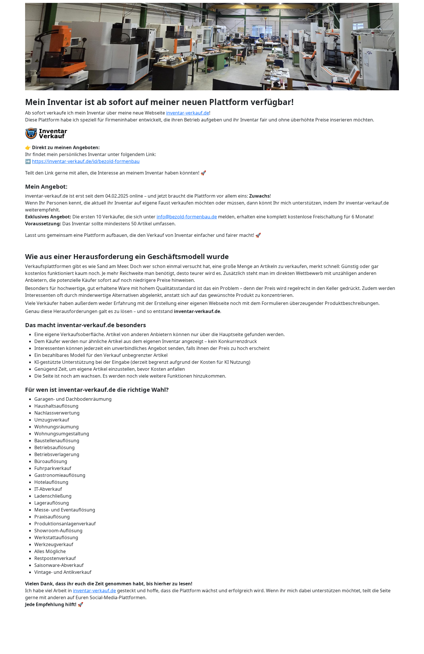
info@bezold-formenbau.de (187, 216)
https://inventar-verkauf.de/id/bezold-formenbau (86, 161)
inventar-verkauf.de (187, 113)
